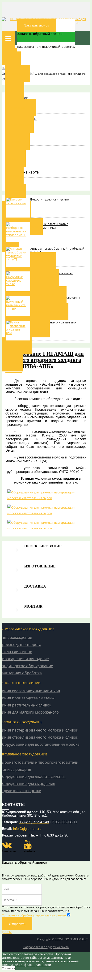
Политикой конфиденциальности (26, 965)
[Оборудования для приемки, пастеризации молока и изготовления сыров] (46, 495)
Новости (14, 90)
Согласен (8, 968)
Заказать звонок (36, 25)
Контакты (15, 193)
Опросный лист (16, 346)
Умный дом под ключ (20, 939)
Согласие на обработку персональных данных (34, 915)
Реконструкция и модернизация (32, 278)
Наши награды (19, 124)
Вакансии (15, 159)
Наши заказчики (20, 107)
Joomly (7, 932)
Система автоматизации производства (36, 312)
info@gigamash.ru (27, 829)
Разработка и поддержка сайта (46, 947)
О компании (17, 73)
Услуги (10, 244)
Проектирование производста (30, 261)
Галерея (14, 176)
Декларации (17, 141)
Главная (11, 56)
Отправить (17, 924)
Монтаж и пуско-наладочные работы (35, 295)
